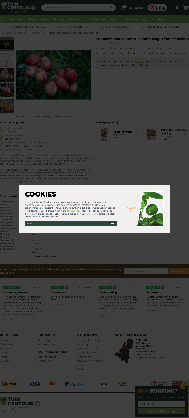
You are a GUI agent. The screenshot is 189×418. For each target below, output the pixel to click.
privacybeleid (73, 211)
